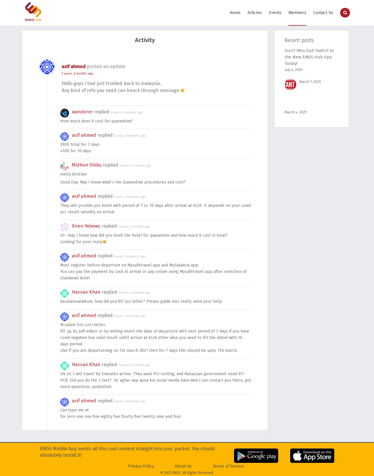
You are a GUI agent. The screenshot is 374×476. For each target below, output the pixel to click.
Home (235, 12)
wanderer (82, 112)
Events (275, 12)
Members (297, 12)
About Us (183, 466)
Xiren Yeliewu (86, 226)
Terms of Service (228, 466)
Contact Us (323, 12)
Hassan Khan (86, 292)
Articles (254, 12)
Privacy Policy (141, 466)
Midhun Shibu (87, 165)
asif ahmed (74, 66)
